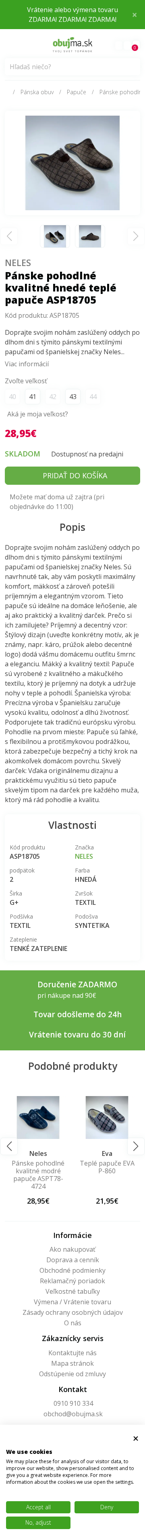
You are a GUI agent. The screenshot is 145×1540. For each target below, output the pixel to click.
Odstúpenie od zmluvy (72, 1373)
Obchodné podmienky (72, 1270)
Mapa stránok (72, 1363)
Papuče (76, 92)
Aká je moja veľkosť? (37, 414)
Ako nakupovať (72, 1249)
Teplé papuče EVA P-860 (71, 1167)
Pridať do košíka (75, 475)
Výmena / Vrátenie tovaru (72, 1301)
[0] (127, 45)
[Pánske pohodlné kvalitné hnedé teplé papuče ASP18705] (72, 162)
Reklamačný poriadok (72, 1280)
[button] (9, 1146)
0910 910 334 (73, 1403)
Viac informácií (27, 363)
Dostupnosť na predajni (87, 454)
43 (73, 396)
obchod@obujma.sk (73, 1413)
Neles (18, 262)
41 (32, 396)
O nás (72, 1322)
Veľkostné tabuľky (73, 1291)
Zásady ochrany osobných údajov (73, 1312)
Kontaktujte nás (72, 1352)
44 (93, 396)
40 (12, 396)
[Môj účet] (118, 45)
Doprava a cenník (72, 1259)
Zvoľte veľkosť (26, 380)
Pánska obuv (37, 92)
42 (52, 396)
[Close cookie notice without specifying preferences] (136, 1438)
